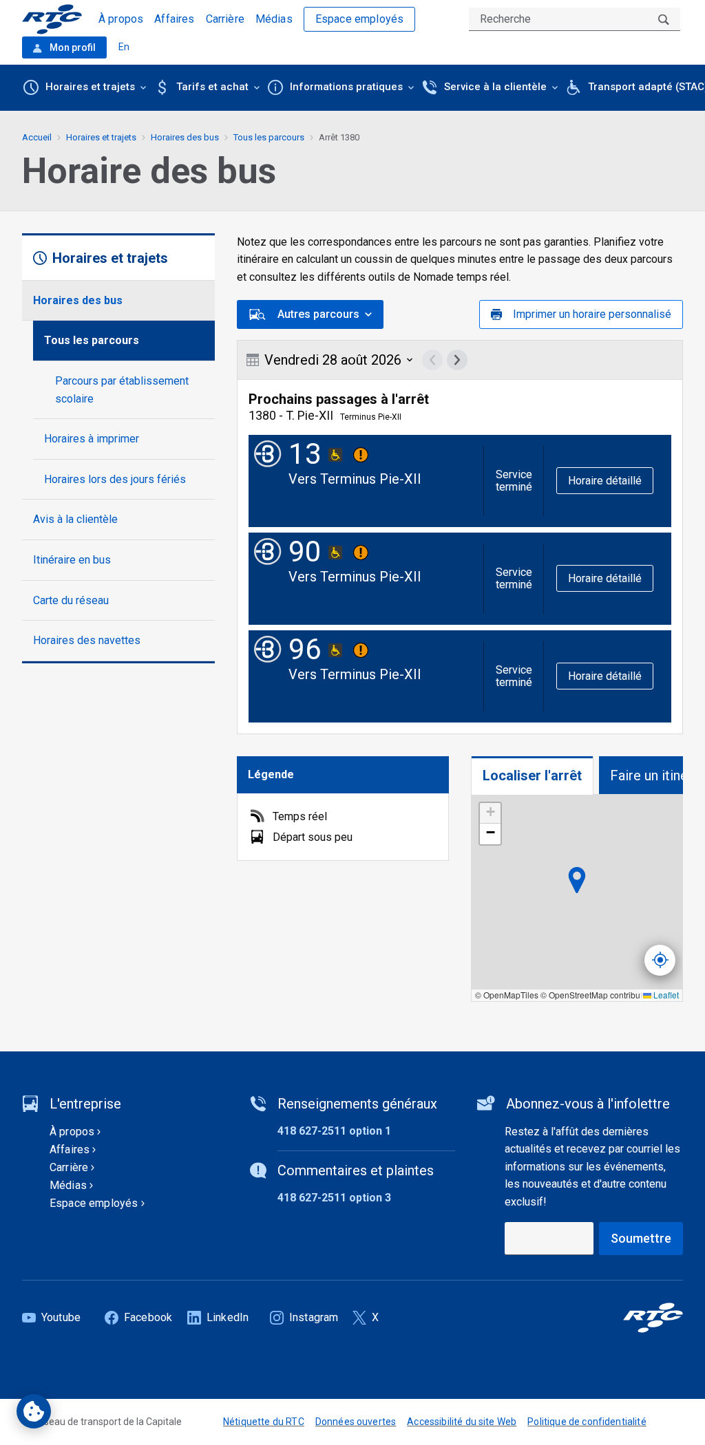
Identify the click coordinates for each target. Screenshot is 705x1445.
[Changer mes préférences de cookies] (34, 1411)
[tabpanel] (577, 898)
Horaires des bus (78, 300)
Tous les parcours (91, 340)
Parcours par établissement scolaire (122, 389)
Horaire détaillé (605, 480)
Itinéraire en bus (72, 559)
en (123, 46)
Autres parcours (318, 314)
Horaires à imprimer (91, 438)
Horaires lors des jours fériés (115, 479)
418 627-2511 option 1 (334, 1130)
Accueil (37, 137)
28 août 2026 (332, 360)
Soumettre (641, 1238)
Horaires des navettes (86, 640)
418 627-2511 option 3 (334, 1197)
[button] (490, 813)
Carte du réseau (71, 600)
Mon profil (72, 47)
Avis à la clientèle (75, 519)
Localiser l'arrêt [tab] (532, 775)
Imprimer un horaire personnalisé (592, 314)
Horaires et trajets (101, 137)
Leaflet (665, 994)
